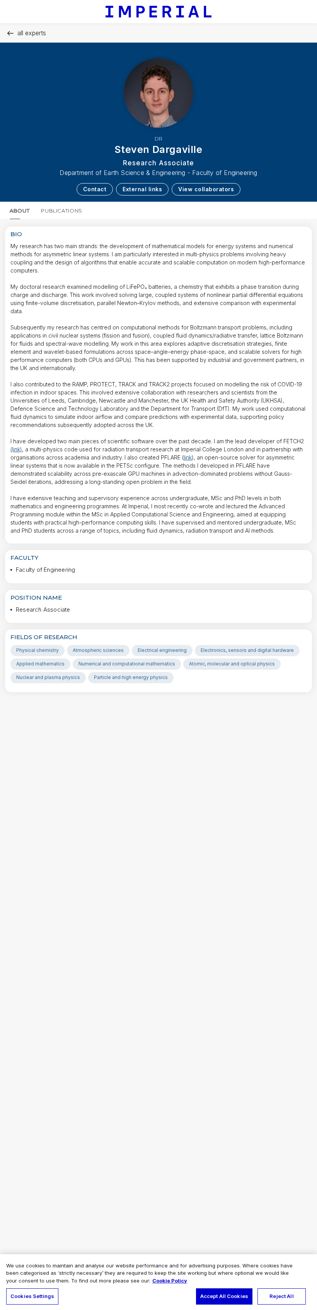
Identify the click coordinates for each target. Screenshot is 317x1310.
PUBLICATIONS (61, 210)
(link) (16, 449)
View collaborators (206, 189)
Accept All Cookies (224, 1296)
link (188, 457)
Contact (95, 189)
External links (142, 189)
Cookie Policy (169, 1280)
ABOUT (19, 210)
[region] (158, 1282)
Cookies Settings (32, 1296)
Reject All (281, 1296)
